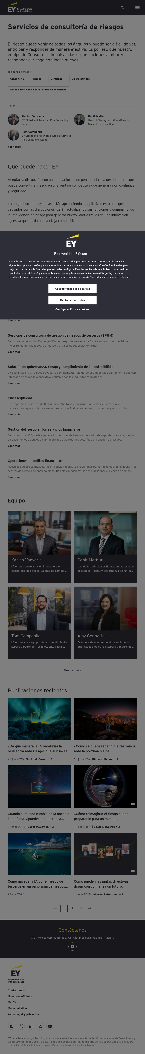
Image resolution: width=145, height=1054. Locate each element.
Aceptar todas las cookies (72, 288)
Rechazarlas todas (72, 300)
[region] (72, 275)
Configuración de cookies (72, 309)
